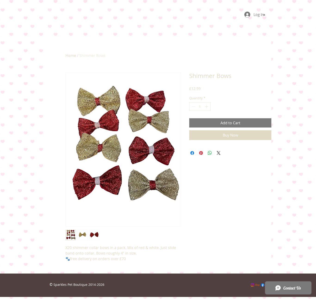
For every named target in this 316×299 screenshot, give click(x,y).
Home (70, 55)
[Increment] (207, 107)
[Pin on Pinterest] (201, 153)
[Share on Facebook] (192, 153)
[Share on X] (218, 153)
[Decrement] (193, 107)
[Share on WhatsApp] (210, 153)
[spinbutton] (200, 107)
